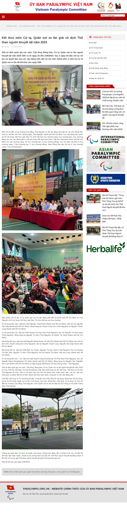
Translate (119, 18)
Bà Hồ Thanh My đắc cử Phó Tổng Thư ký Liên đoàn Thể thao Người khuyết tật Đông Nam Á (113, 231)
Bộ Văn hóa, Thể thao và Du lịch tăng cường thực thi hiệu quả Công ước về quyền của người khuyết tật (113, 112)
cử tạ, (59, 472)
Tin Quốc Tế (95, 53)
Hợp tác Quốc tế (97, 78)
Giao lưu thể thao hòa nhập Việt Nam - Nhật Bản (111, 219)
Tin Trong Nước (27, 26)
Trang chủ (11, 26)
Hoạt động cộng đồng (99, 68)
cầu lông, (44, 472)
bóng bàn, (52, 472)
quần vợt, (65, 472)
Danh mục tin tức (102, 37)
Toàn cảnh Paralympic (99, 73)
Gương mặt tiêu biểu (99, 58)
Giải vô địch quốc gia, (17, 472)
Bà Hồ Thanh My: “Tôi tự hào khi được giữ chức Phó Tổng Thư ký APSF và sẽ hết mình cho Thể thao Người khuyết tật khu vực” (113, 202)
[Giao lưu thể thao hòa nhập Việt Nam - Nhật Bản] (93, 219)
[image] (106, 139)
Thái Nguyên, (74, 472)
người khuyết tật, (33, 472)
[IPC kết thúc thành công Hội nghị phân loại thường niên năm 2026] (93, 126)
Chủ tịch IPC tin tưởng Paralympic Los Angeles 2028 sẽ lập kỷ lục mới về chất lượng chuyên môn (113, 96)
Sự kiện (94, 43)
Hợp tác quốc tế (96, 190)
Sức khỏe (94, 63)
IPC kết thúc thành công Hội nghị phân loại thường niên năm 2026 (112, 126)
